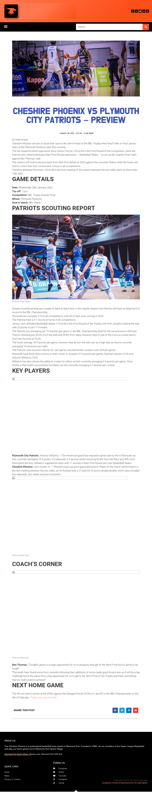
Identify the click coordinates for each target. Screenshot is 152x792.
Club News (89, 133)
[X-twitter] (136, 11)
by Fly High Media (139, 783)
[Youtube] (140, 11)
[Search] (146, 27)
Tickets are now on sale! (43, 697)
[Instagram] (143, 11)
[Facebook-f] (132, 11)
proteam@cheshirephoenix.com (17, 755)
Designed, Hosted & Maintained (116, 783)
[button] (6, 26)
